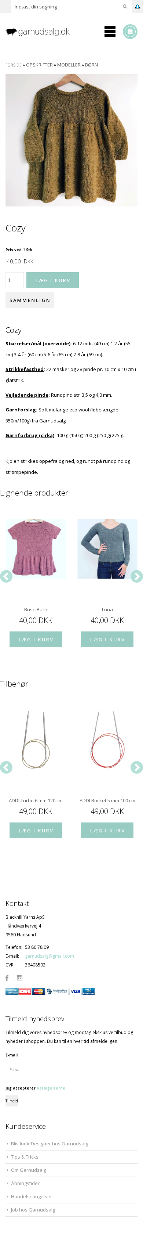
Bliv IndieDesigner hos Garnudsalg (49, 1143)
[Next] (137, 576)
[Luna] (107, 549)
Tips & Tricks (24, 1156)
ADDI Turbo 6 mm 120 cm (36, 800)
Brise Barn (35, 609)
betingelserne (51, 1088)
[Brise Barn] (36, 549)
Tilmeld (12, 1100)
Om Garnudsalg (28, 1170)
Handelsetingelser (31, 1196)
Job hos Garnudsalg (33, 1209)
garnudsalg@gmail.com (49, 956)
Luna (107, 609)
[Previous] (6, 576)
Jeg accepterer (35, 1088)
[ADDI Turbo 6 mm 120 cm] (36, 740)
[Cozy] (72, 140)
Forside (14, 65)
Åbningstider (25, 1183)
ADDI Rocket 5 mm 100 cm (107, 800)
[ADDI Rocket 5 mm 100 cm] (107, 740)
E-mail (12, 1055)
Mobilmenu (109, 31)
